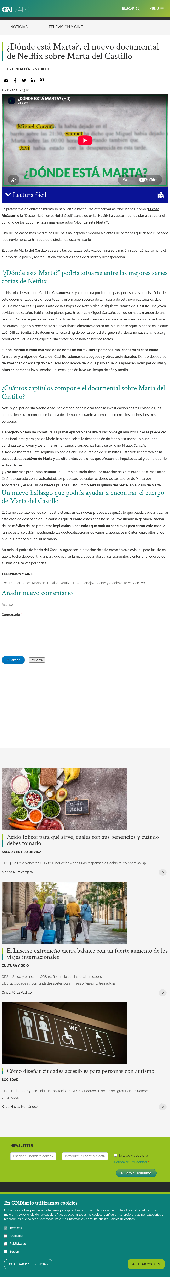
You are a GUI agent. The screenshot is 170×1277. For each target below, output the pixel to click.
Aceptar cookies (146, 1264)
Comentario (11, 615)
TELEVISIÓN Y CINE (66, 27)
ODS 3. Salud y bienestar (20, 863)
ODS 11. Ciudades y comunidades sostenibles (36, 983)
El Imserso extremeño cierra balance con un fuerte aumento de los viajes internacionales (87, 954)
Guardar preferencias (28, 1264)
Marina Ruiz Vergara (17, 872)
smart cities (10, 1097)
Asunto (7, 605)
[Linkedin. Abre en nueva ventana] (32, 80)
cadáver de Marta (38, 459)
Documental (11, 583)
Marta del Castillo (45, 583)
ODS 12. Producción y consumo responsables (74, 863)
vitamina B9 (137, 863)
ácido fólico (118, 863)
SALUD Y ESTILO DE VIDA (21, 852)
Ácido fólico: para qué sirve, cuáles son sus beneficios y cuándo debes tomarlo (83, 840)
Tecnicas (16, 1228)
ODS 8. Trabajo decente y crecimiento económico (108, 583)
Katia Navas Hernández (20, 1107)
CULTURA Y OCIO (15, 966)
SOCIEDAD (10, 1080)
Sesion (14, 1251)
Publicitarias (18, 1244)
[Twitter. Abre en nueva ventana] (23, 80)
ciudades (142, 1091)
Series (26, 583)
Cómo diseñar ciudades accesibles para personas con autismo (80, 1071)
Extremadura (105, 983)
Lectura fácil (28, 194)
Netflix (64, 583)
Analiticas (16, 1236)
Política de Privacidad (130, 1162)
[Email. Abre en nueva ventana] (6, 80)
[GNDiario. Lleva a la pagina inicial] (17, 9)
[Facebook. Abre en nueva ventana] (15, 80)
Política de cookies (122, 1219)
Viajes (89, 983)
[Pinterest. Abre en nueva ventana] (41, 80)
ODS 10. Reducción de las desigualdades (71, 977)
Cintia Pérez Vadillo (30, 69)
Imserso (78, 983)
